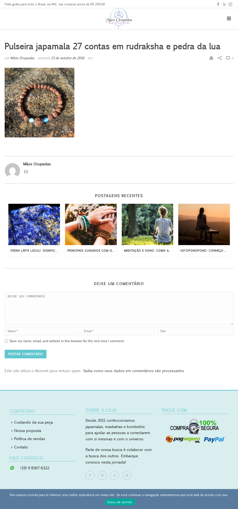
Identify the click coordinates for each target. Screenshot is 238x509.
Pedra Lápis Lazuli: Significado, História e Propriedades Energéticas (35, 251)
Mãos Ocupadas (22, 58)
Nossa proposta (27, 430)
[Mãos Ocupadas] (119, 18)
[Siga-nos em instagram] (102, 475)
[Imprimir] (211, 58)
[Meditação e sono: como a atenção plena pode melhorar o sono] (147, 224)
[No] (232, 499)
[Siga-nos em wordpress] (126, 475)
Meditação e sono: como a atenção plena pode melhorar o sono (148, 251)
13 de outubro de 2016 (67, 58)
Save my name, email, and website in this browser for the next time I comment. (67, 341)
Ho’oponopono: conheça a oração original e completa (205, 251)
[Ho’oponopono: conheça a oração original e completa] (204, 224)
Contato (21, 447)
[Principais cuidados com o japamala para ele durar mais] (91, 224)
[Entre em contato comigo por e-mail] (26, 172)
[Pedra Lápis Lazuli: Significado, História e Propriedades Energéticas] (34, 224)
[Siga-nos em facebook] (90, 475)
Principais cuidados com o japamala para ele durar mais (92, 251)
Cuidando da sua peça (33, 422)
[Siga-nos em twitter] (114, 475)
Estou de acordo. (120, 502)
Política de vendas (29, 438)
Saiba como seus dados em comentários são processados (133, 370)
